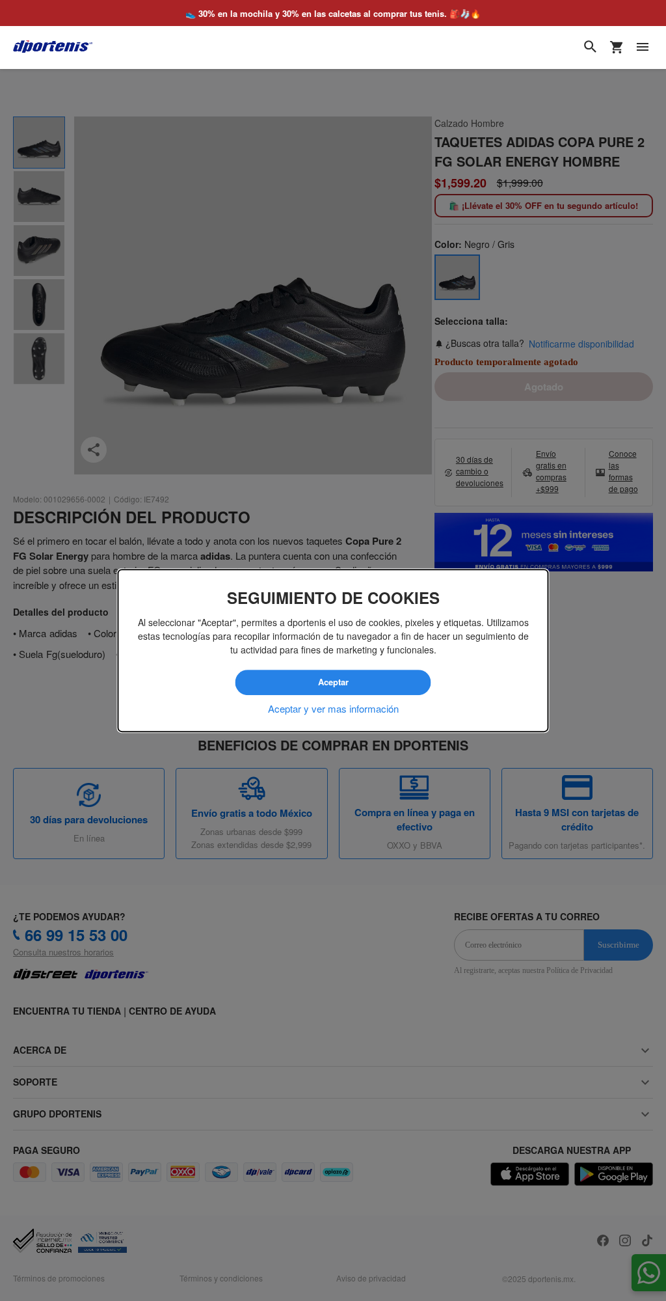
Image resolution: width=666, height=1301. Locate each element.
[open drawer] (643, 47)
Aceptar (333, 683)
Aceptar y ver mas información (333, 708)
